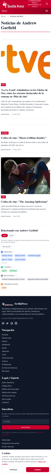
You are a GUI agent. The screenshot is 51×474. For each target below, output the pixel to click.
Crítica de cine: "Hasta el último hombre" (23, 138)
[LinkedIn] (16, 323)
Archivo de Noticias (9, 368)
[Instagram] (11, 323)
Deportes (5, 351)
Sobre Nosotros (8, 382)
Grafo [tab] (11, 235)
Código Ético (7, 386)
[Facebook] (3, 323)
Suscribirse (25, 427)
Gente (4, 348)
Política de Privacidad (10, 389)
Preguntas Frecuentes (10, 443)
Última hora (6, 338)
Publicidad (6, 440)
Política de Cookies (9, 392)
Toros (4, 354)
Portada (5, 334)
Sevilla (4, 341)
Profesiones (6, 364)
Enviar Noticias (8, 446)
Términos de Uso (8, 396)
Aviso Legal (6, 399)
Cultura (5, 361)
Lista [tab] (4, 235)
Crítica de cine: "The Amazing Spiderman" (24, 202)
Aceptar (37, 469)
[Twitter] (7, 323)
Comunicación (7, 358)
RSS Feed (5, 371)
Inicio (3, 16)
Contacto (5, 402)
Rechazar (13, 469)
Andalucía (6, 344)
